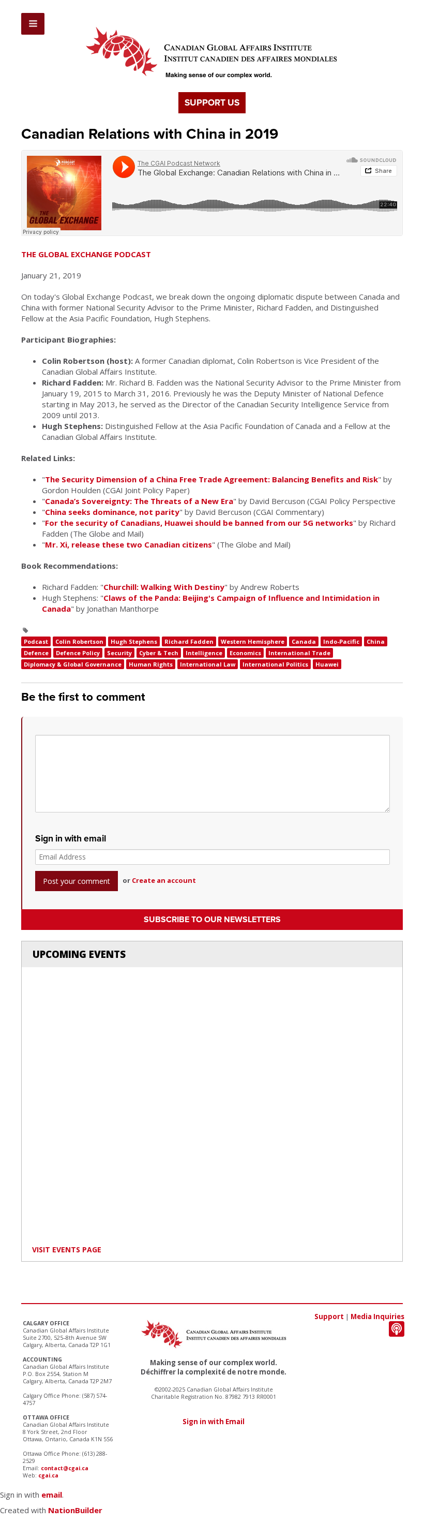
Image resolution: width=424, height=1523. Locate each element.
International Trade (299, 653)
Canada (304, 641)
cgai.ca (48, 1475)
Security (119, 653)
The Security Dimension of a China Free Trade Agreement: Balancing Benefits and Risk (211, 479)
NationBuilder (75, 1510)
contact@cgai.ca (64, 1468)
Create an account (164, 880)
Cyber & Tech (158, 653)
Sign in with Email (214, 1421)
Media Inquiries (377, 1316)
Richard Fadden (189, 641)
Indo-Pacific (341, 641)
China (376, 641)
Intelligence (204, 653)
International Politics (275, 664)
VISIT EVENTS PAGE (66, 1249)
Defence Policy (78, 653)
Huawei (327, 664)
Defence (36, 653)
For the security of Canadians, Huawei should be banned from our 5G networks (199, 522)
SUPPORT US (212, 102)
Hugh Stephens (134, 641)
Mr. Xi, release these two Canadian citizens (128, 544)
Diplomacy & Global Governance (73, 664)
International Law (207, 664)
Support (329, 1316)
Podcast (36, 641)
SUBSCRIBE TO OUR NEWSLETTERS (212, 919)
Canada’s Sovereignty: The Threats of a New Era (139, 501)
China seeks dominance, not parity (112, 512)
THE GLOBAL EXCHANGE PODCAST (86, 254)
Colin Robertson (79, 641)
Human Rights (151, 664)
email (51, 1494)
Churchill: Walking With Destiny (163, 587)
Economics (245, 653)
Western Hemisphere (252, 641)
